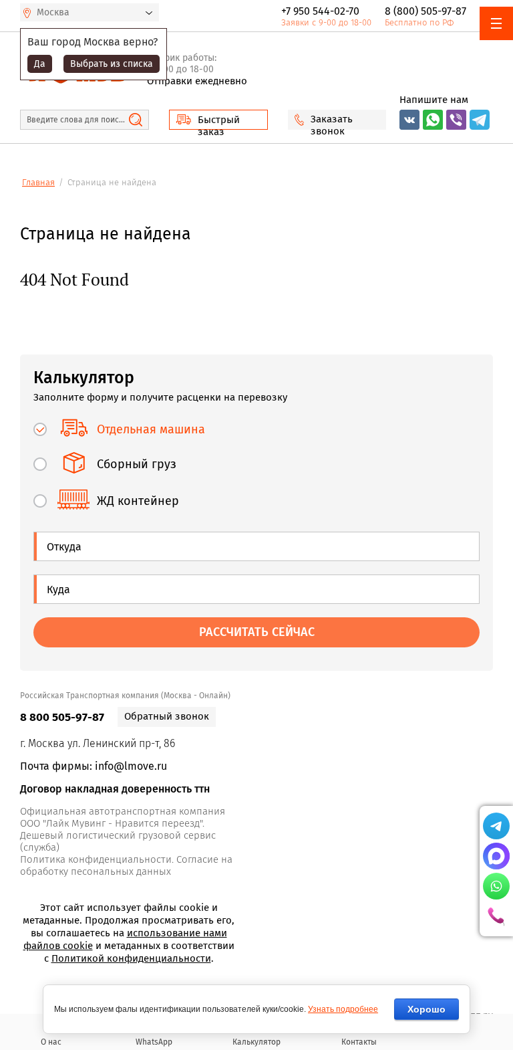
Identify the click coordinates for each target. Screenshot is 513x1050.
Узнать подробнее (343, 1009)
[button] (218, 120)
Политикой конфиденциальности (131, 958)
